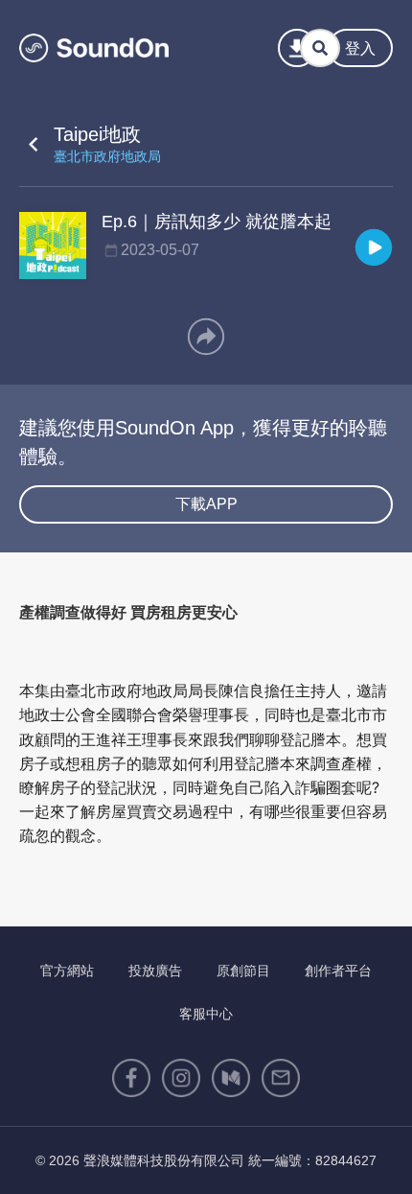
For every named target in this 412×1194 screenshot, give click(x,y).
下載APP (206, 504)
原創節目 (243, 970)
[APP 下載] (297, 48)
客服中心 (206, 1013)
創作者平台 (338, 970)
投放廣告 (155, 970)
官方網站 (67, 970)
